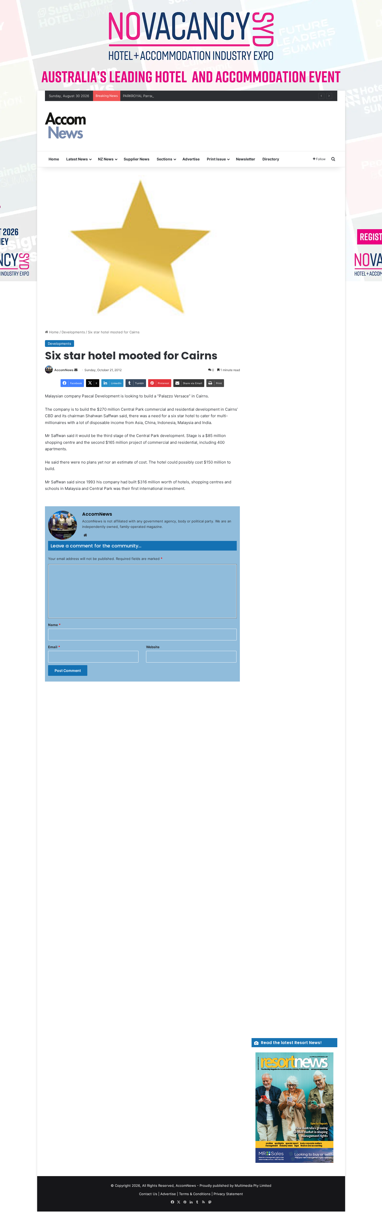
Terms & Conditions (194, 1194)
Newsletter (245, 159)
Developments (73, 332)
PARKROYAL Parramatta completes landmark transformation (171, 96)
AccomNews (64, 370)
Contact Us (148, 1194)
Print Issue (216, 159)
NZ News (106, 159)
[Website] (85, 535)
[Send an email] (75, 370)
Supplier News (136, 159)
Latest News (77, 159)
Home (54, 159)
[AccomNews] (66, 126)
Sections (164, 159)
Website (153, 647)
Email (54, 647)
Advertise (191, 159)
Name (54, 625)
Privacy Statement (228, 1194)
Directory (270, 159)
